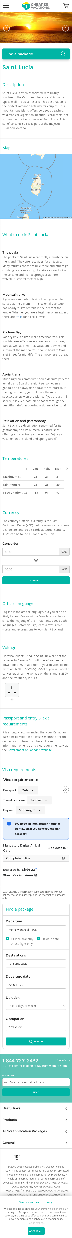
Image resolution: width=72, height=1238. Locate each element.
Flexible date (48, 939)
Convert (36, 580)
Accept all (36, 1231)
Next (65, 28)
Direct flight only (19, 944)
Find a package (19, 54)
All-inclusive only (19, 939)
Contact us (63, 1060)
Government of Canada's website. (30, 750)
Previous (6, 28)
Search (38, 1041)
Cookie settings (36, 1222)
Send (36, 1092)
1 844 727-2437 (20, 1061)
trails (19, 317)
